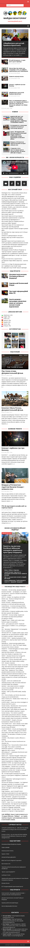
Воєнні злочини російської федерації (15, 529)
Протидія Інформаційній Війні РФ (18, 292)
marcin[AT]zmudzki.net (14, 932)
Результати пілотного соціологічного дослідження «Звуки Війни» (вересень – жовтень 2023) (15, 260)
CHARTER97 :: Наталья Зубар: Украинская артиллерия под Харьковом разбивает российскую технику (13, 616)
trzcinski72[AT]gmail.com (17, 935)
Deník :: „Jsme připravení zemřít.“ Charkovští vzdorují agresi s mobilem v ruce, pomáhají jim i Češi (14, 625)
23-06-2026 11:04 (15, 78)
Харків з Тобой (5, 854)
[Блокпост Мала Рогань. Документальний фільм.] (15, 398)
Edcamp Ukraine (6, 883)
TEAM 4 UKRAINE (5, 847)
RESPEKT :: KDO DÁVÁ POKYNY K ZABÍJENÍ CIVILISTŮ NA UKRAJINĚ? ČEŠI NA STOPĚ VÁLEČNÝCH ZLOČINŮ (13, 687)
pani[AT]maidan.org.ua (8, 917)
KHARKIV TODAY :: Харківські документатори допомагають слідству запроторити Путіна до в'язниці (14, 639)
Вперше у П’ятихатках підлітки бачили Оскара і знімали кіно (18, 143)
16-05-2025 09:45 (7, 510)
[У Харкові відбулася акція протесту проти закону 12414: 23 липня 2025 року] (22, 340)
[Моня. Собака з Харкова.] (22, 345)
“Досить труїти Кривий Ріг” (8, 872)
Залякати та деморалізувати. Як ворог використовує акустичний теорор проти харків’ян (13, 237)
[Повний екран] (26, 173)
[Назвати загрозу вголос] (5, 78)
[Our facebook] (11, 183)
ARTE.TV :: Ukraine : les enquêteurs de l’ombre (13, 597)
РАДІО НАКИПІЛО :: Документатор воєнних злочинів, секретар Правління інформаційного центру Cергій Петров (14, 798)
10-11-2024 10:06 (7, 375)
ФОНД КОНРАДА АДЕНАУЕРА (9, 857)
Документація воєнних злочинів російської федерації (18, 276)
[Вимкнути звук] (24, 173)
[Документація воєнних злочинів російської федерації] (5, 276)
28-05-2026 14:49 (7, 108)
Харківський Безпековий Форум (18, 284)
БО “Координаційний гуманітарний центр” (12, 886)
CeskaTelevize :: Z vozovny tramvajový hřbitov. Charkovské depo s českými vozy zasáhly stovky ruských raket (14, 607)
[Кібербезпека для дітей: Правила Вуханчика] (15, 35)
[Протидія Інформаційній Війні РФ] (5, 292)
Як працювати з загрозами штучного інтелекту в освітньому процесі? (18, 127)
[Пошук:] (15, 5)
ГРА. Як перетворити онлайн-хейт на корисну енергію (14, 507)
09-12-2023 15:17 (7, 412)
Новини (15, 112)
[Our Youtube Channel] (5, 183)
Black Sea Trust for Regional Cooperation (12, 860)
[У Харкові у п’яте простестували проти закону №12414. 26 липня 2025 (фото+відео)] (6, 150)
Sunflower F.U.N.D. (6, 875)
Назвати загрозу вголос (16, 76)
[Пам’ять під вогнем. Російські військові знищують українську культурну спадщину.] (15, 542)
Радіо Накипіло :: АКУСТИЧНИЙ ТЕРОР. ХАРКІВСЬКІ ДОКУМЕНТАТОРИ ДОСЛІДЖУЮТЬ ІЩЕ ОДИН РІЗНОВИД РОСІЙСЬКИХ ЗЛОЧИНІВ (15, 793)
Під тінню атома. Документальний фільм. (12, 372)
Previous (3, 44)
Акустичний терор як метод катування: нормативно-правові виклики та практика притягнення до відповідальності (13, 217)
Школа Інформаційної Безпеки (9, 906)
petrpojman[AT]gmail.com (9, 927)
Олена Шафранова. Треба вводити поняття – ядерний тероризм (15, 581)
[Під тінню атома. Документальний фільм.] (15, 361)
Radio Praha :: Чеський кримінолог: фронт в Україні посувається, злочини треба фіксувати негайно (14, 677)
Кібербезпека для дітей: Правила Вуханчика (13, 44)
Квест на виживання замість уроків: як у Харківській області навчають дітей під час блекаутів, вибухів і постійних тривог (18, 103)
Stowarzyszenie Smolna (7, 850)
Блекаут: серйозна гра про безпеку (17, 85)
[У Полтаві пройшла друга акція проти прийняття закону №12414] (7, 345)
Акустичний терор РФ (7, 214)
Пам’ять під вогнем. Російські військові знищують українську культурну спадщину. (12, 549)
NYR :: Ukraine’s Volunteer (8, 663)
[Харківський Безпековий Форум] (5, 284)
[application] (15, 167)
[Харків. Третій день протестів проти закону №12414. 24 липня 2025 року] (15, 340)
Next (26, 44)
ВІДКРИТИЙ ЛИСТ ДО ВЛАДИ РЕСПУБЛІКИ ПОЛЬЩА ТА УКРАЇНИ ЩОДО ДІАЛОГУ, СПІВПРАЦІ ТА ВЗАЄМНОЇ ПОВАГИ (18, 119)
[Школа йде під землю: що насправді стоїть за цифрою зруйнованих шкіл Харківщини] (5, 70)
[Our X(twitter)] (18, 183)
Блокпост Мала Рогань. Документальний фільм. (12, 409)
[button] (28, 1)
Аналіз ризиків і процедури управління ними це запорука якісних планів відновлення (17, 303)
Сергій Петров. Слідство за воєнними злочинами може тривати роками (15, 573)
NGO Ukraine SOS (6, 863)
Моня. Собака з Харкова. (11, 570)
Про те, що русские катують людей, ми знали (15, 577)
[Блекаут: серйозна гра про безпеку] (5, 86)
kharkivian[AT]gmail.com (9, 922)
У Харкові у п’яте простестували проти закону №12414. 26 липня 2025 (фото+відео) (17, 150)
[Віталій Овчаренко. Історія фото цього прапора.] (5, 62)
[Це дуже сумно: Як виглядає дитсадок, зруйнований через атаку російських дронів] (15, 345)
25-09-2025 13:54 (7, 491)
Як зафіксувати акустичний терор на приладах (14, 267)
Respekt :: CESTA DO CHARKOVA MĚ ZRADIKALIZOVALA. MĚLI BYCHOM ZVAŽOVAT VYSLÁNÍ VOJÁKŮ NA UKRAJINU (14, 682)
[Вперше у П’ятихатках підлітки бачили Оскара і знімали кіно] (6, 143)
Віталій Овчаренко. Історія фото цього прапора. (17, 60)
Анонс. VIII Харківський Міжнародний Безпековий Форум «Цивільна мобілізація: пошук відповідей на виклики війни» (18, 135)
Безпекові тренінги (15, 429)
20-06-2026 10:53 (15, 96)
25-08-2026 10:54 (15, 63)
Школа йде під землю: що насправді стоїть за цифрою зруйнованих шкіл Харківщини (18, 70)
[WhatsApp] (24, 183)
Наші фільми (15, 352)
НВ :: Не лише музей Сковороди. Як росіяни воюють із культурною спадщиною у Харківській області (15, 775)
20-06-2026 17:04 (15, 88)
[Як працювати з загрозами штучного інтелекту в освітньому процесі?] (6, 127)
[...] (2, 387)
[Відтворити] (3, 173)
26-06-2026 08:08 (15, 73)
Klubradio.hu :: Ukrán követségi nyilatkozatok (13, 643)
